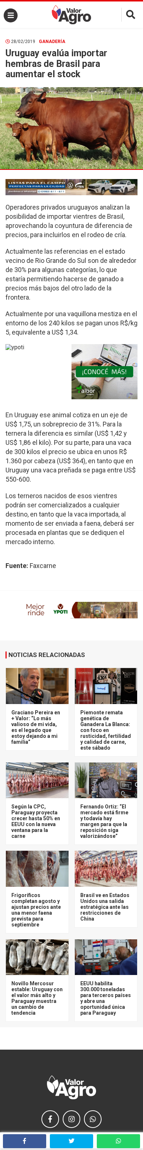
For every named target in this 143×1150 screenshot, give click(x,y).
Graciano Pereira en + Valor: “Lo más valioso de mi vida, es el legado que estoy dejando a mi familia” (35, 727)
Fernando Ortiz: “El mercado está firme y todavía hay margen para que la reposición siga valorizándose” (104, 821)
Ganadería (52, 41)
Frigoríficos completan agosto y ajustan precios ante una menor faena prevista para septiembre (36, 910)
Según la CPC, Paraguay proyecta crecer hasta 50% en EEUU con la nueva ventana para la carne (35, 821)
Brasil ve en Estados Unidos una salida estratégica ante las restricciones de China (104, 907)
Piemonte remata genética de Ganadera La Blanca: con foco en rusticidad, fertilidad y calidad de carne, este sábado (105, 730)
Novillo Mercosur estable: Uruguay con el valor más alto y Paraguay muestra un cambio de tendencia (37, 998)
